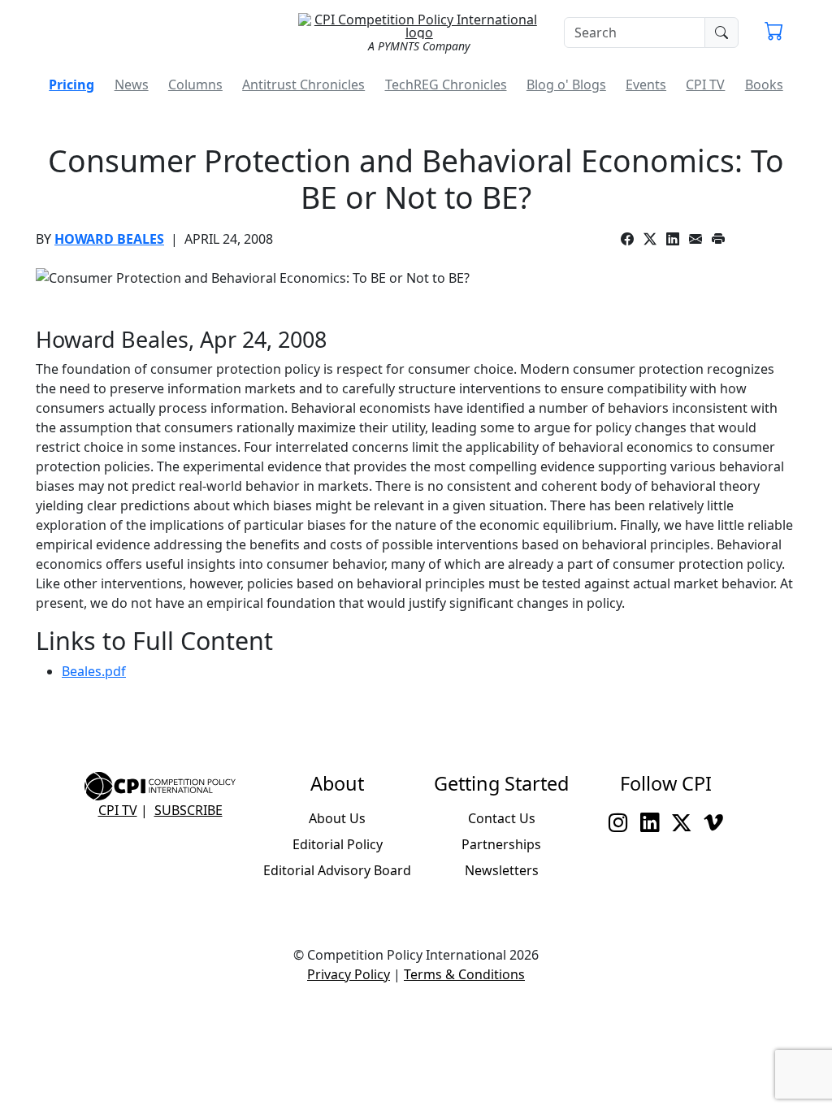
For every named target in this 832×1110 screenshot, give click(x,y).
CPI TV (705, 84)
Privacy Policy (348, 974)
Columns (195, 84)
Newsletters (502, 870)
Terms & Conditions (464, 974)
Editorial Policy (337, 844)
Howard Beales (109, 239)
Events (646, 84)
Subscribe (188, 810)
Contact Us (501, 818)
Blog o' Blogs (566, 84)
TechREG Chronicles (446, 84)
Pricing (71, 84)
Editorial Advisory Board (337, 870)
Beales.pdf (94, 671)
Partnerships (501, 844)
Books (764, 84)
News (132, 84)
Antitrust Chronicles (303, 84)
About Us (337, 818)
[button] (774, 32)
